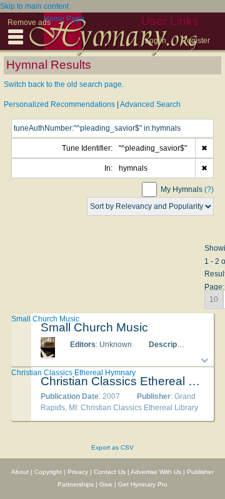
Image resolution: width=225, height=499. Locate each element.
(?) (209, 189)
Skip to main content (34, 6)
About (20, 471)
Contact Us (110, 471)
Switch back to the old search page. (64, 84)
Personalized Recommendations (59, 104)
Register (195, 40)
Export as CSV (112, 447)
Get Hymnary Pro (143, 484)
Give (105, 484)
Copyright (48, 471)
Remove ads (29, 22)
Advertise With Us (156, 471)
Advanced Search (150, 104)
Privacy (78, 471)
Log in (155, 40)
